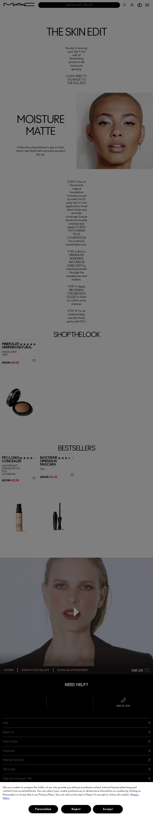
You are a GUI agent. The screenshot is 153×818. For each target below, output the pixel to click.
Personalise (43, 809)
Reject (76, 809)
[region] (76, 800)
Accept (108, 809)
